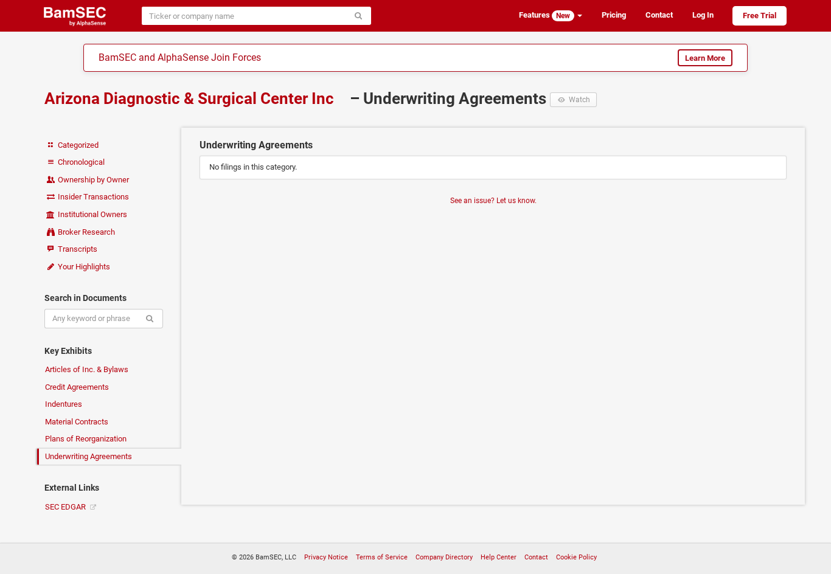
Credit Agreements (77, 387)
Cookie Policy (576, 557)
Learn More (705, 58)
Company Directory (444, 557)
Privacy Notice (326, 557)
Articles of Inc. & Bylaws (86, 369)
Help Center (498, 557)
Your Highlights (83, 266)
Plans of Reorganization (86, 438)
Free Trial (759, 15)
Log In (703, 14)
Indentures (63, 404)
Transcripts (76, 249)
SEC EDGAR (66, 506)
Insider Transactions (92, 196)
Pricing (614, 14)
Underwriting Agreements (88, 456)
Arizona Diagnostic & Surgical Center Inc (191, 98)
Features (544, 15)
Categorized (77, 145)
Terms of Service (382, 557)
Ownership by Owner (92, 179)
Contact (659, 14)
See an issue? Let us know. (493, 200)
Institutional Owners (91, 214)
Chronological (80, 162)
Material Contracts (76, 421)
